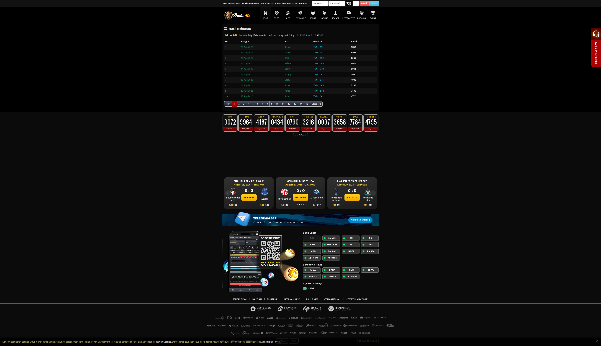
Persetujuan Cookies (161, 342)
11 (283, 104)
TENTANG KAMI (240, 299)
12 (289, 104)
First (228, 104)
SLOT (288, 18)
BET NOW (260, 197)
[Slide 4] (303, 204)
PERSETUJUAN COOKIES (357, 299)
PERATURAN (272, 299)
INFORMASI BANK (292, 299)
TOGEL (277, 18)
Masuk (364, 3)
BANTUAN (257, 299)
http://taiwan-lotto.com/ (260, 35)
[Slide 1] (297, 204)
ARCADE (335, 18)
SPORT (313, 18)
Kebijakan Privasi (272, 342)
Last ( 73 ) (316, 104)
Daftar (374, 3)
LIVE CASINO (300, 18)
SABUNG (324, 18)
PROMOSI (361, 18)
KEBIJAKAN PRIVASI (332, 299)
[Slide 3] (301, 204)
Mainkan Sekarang (360, 220)
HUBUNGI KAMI (311, 299)
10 (277, 104)
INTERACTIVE (348, 18)
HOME (265, 18)
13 (295, 104)
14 (301, 104)
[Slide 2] (299, 204)
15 (307, 104)
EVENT (373, 18)
